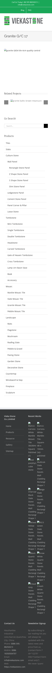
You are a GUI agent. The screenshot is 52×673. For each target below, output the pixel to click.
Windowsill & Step (14, 380)
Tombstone (11, 217)
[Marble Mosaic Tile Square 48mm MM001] (41, 440)
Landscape (11, 317)
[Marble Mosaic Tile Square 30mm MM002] (32, 440)
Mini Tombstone (15, 224)
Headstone (12, 242)
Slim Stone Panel (17, 186)
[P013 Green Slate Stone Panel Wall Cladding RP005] (41, 535)
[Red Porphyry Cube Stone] (32, 465)
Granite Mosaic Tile (16, 305)
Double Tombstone (16, 236)
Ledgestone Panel (15, 192)
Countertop (11, 373)
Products (10, 432)
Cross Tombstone (15, 261)
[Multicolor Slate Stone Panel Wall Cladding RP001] (41, 472)
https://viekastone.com (14, 666)
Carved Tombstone (16, 249)
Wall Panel (12, 161)
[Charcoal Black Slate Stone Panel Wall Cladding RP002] (32, 503)
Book (9, 274)
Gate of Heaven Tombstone (20, 255)
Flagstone (11, 330)
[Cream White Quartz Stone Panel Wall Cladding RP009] (41, 598)
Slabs (8, 149)
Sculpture (10, 392)
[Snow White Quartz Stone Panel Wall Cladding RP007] (41, 566)
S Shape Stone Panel (18, 180)
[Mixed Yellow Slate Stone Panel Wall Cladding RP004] (32, 535)
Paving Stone (13, 355)
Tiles (8, 143)
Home (8, 426)
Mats (9, 323)
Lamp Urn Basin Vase (17, 267)
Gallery (9, 444)
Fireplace (10, 386)
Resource (10, 438)
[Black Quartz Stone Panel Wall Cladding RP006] (32, 564)
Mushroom (12, 336)
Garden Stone (13, 361)
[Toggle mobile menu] (47, 26)
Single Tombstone (15, 230)
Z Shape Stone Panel (18, 174)
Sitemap (9, 451)
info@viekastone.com (26, 4)
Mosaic (9, 286)
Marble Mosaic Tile (16, 292)
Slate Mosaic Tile (15, 299)
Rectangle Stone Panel (19, 167)
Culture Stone (12, 155)
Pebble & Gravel (14, 348)
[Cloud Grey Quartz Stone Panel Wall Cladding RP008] (32, 595)
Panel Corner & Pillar (17, 205)
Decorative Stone (15, 367)
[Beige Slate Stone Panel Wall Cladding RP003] (41, 501)
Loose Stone (13, 211)
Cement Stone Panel (16, 199)
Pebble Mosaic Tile (16, 311)
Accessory (12, 280)
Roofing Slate (13, 342)
